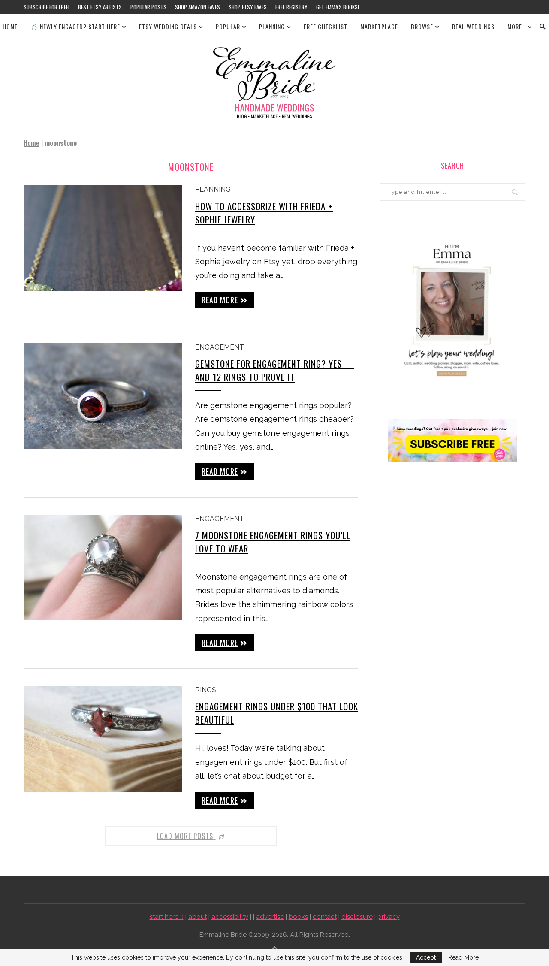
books (298, 917)
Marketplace (379, 26)
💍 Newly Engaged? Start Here (75, 26)
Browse (422, 26)
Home (10, 26)
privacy (388, 917)
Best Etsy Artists (100, 7)
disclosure (357, 917)
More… (516, 26)
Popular (228, 26)
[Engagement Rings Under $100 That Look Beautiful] (103, 739)
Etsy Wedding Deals (168, 26)
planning (213, 189)
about (197, 917)
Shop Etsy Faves (248, 7)
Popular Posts (148, 7)
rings (205, 690)
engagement (219, 347)
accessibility (229, 917)
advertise (270, 917)
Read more (220, 299)
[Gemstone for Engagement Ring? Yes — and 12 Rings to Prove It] (103, 396)
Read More (463, 957)
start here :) (167, 917)
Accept (426, 957)
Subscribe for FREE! (46, 7)
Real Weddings (473, 26)
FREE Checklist (325, 26)
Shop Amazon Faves (197, 7)
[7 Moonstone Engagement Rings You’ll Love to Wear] (103, 568)
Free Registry (291, 7)
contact (325, 917)
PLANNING (272, 26)
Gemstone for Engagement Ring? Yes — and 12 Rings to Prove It (274, 370)
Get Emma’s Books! (337, 7)
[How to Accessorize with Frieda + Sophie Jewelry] (103, 238)
